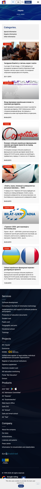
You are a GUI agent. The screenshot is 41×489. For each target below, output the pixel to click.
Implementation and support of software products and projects (19, 310)
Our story (5, 433)
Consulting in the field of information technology (19, 306)
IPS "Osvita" (6, 345)
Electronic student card (10, 368)
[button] (11, 478)
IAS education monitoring (11, 371)
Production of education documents (14, 315)
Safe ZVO (5, 407)
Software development (10, 302)
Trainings (5, 332)
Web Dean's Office (8, 403)
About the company (9, 430)
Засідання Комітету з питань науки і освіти (20, 63)
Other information (9, 36)
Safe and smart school (10, 414)
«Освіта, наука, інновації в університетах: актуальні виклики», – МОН (19, 187)
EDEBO (4, 352)
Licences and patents (9, 440)
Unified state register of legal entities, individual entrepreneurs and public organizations (18, 356)
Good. (21, 486)
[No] (38, 483)
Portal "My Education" (9, 375)
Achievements (7, 437)
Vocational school (8, 329)
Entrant (4, 378)
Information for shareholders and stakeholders (18, 447)
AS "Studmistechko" (9, 400)
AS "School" (6, 410)
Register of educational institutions (14, 361)
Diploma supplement (9, 364)
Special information (10, 31)
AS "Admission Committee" (11, 393)
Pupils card (6, 322)
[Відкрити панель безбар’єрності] (13, 2)
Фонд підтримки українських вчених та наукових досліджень (19, 103)
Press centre (6, 444)
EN (18, 2)
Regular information (10, 34)
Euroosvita (5, 348)
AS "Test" (5, 417)
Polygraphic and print (9, 325)
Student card (6, 318)
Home (18, 14)
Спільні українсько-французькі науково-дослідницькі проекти (19, 268)
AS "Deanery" (6, 396)
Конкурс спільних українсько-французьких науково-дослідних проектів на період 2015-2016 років (20, 145)
